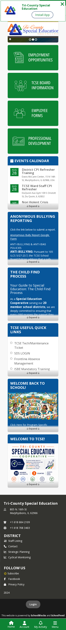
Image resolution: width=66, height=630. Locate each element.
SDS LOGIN (22, 353)
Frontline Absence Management (27, 361)
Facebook (14, 579)
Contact (13, 546)
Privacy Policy (16, 584)
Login (33, 604)
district (12, 535)
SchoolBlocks (38, 615)
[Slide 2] (33, 39)
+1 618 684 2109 (20, 522)
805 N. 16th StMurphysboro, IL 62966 (24, 511)
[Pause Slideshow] (10, 39)
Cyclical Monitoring (19, 557)
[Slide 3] (36, 39)
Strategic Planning (19, 552)
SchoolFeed (58, 615)
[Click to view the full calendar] (12, 161)
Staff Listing (15, 541)
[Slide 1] (30, 39)
